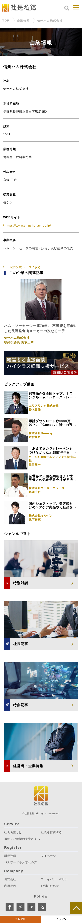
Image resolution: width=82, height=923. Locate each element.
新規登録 (20, 919)
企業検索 (23, 20)
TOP (5, 20)
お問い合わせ (50, 885)
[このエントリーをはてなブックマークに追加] (31, 907)
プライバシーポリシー (56, 879)
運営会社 (10, 879)
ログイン (61, 919)
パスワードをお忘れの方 (20, 862)
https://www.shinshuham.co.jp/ (28, 225)
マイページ (48, 855)
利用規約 (10, 885)
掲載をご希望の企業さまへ (22, 838)
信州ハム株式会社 (50, 20)
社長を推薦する (51, 832)
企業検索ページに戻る (25, 267)
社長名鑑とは (13, 832)
